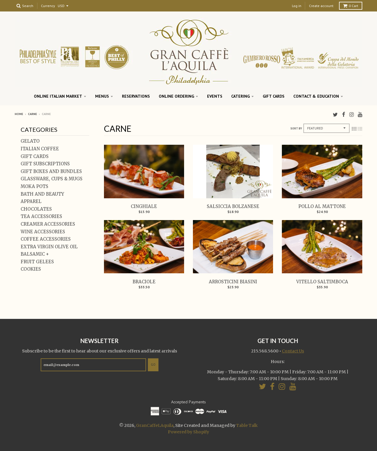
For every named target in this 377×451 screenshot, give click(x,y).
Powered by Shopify (188, 432)
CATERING (240, 96)
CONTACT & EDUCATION (316, 96)
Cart (353, 6)
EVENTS (214, 96)
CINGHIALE (144, 206)
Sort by (296, 128)
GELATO (30, 141)
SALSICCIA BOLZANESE (233, 206)
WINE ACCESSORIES (43, 231)
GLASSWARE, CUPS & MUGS (51, 179)
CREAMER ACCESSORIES (48, 224)
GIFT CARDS (274, 96)
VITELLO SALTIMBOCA (322, 281)
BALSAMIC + (35, 254)
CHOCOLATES (36, 209)
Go (153, 364)
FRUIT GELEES (37, 261)
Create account (321, 6)
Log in (296, 6)
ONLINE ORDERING (176, 96)
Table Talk (247, 425)
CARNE (32, 114)
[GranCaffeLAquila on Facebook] (343, 114)
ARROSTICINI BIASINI (233, 281)
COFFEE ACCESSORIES (46, 239)
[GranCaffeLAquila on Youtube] (360, 114)
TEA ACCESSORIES (41, 216)
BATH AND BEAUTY (42, 194)
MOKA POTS (34, 186)
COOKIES (31, 269)
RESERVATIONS (136, 96)
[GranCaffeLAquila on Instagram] (351, 114)
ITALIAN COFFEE (40, 149)
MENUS (102, 96)
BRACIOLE (144, 281)
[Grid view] (354, 129)
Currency (48, 6)
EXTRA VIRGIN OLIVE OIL (49, 246)
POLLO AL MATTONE (322, 206)
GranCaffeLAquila (154, 425)
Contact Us (293, 351)
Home (19, 114)
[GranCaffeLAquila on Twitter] (335, 114)
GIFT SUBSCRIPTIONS (45, 164)
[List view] (360, 129)
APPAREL (31, 201)
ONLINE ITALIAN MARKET (58, 96)
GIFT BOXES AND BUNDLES (51, 171)
